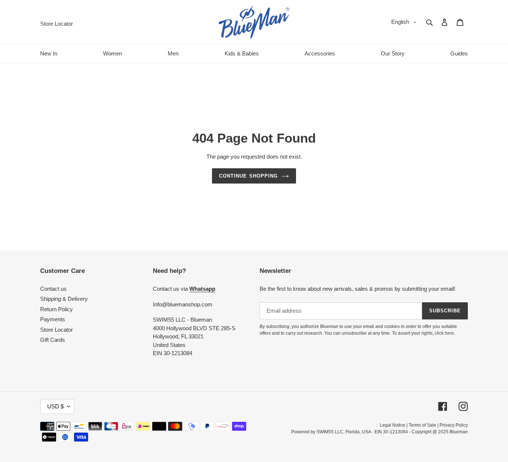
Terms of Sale (422, 425)
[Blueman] (254, 22)
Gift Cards (52, 340)
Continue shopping (248, 176)
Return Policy (56, 309)
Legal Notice (392, 425)
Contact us (53, 289)
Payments (52, 319)
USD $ (55, 406)
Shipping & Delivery (64, 299)
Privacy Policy (454, 425)
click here (444, 333)
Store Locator (56, 329)
